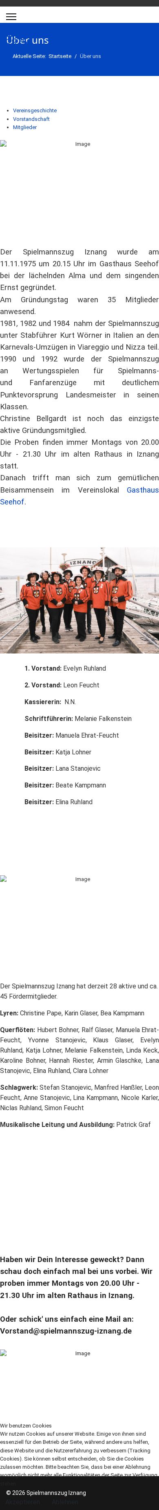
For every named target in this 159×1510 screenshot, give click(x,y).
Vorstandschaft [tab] (31, 119)
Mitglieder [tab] (25, 127)
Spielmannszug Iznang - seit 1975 (68, 37)
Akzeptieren (22, 1502)
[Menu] (11, 17)
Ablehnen (65, 1502)
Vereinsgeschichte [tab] (35, 110)
